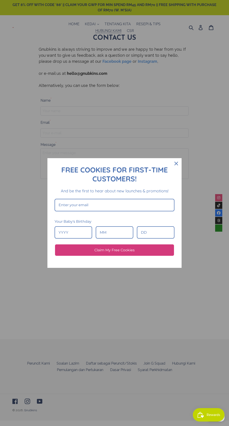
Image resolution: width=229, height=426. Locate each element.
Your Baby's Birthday (73, 221)
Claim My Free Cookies (114, 250)
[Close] (176, 163)
